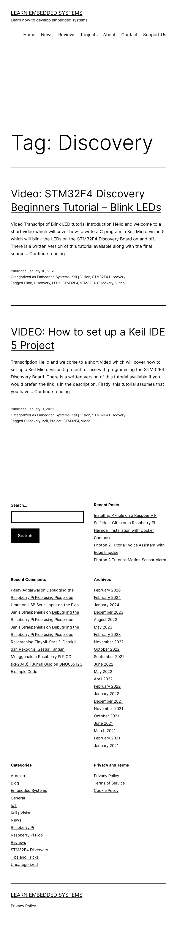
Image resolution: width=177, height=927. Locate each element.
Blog (15, 783)
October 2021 (106, 716)
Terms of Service (109, 783)
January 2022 (106, 693)
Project (56, 421)
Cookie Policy (106, 790)
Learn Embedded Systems (46, 13)
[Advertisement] (88, 92)
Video (120, 283)
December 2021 (108, 701)
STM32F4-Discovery (96, 283)
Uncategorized (24, 864)
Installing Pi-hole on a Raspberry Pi (125, 515)
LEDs (56, 283)
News (46, 34)
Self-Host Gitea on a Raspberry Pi (124, 522)
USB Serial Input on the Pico (53, 605)
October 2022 (107, 649)
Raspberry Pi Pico (27, 835)
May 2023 (103, 627)
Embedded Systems (53, 277)
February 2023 (107, 634)
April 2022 (103, 679)
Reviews (66, 34)
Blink (28, 283)
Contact (129, 34)
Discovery (42, 283)
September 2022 (109, 656)
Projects (89, 34)
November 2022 (109, 642)
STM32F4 (70, 283)
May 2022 (103, 671)
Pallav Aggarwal (25, 590)
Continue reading (47, 253)
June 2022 (103, 664)
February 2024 (107, 597)
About (109, 34)
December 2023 (108, 612)
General (18, 798)
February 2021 (107, 738)
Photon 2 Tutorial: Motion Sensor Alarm (130, 559)
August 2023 (105, 619)
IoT (14, 805)
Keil (45, 421)
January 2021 (106, 745)
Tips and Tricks (25, 857)
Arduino (18, 775)
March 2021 (104, 730)
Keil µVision (80, 277)
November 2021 (108, 708)
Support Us (154, 34)
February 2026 (107, 590)
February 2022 (107, 686)
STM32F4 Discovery (108, 277)
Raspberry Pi (22, 827)
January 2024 (106, 605)
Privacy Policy (106, 775)
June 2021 (103, 723)
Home (29, 34)
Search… (19, 505)
